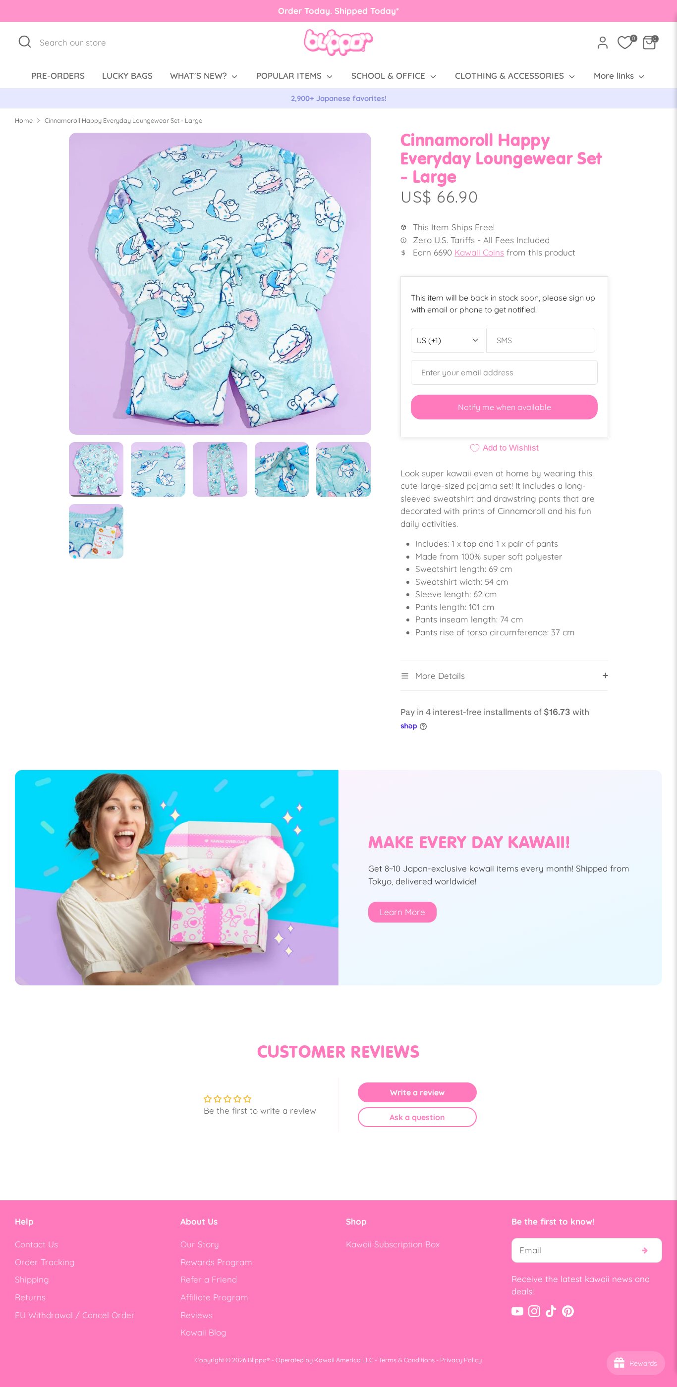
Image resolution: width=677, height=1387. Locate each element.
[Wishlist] (625, 43)
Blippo (257, 1360)
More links (615, 75)
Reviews (196, 1315)
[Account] (603, 42)
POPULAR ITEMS (290, 75)
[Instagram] (534, 1311)
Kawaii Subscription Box (393, 1244)
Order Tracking (45, 1262)
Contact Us (36, 1244)
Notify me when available (504, 407)
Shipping (32, 1279)
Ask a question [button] (417, 1117)
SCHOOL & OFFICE (389, 75)
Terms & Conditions (407, 1360)
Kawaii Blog (203, 1332)
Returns (30, 1297)
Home (24, 120)
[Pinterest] (568, 1311)
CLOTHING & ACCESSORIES (510, 75)
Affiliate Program (214, 1297)
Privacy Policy (461, 1360)
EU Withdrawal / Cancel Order (75, 1315)
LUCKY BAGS (127, 75)
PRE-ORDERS (58, 75)
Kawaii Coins (479, 252)
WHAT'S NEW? (199, 75)
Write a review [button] (417, 1092)
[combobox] (78, 42)
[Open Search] (25, 41)
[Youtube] (517, 1311)
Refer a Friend (208, 1279)
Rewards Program (216, 1262)
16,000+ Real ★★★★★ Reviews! (339, 98)
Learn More (402, 912)
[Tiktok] (551, 1311)
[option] (338, 98)
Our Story (199, 1244)
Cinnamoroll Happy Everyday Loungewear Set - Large (123, 120)
